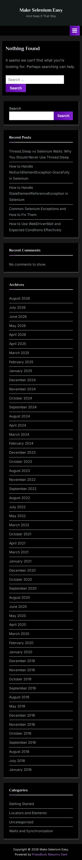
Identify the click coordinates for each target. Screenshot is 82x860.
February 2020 (21, 643)
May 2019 (17, 706)
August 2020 (19, 597)
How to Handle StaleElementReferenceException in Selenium (38, 193)
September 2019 (22, 688)
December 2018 (22, 715)
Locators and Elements (28, 813)
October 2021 (20, 534)
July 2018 (17, 761)
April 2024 (17, 425)
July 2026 (17, 307)
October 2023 (20, 461)
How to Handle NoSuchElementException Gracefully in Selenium (39, 172)
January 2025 (20, 371)
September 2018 (22, 742)
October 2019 (20, 679)
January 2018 (20, 769)
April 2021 (17, 543)
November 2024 (22, 389)
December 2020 (22, 570)
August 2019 (19, 697)
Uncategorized (21, 822)
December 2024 (22, 380)
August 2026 (19, 298)
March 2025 (19, 353)
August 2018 (19, 751)
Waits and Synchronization (31, 831)
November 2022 (22, 479)
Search (15, 108)
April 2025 (17, 344)
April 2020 (17, 624)
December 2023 (22, 452)
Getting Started (21, 804)
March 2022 (19, 525)
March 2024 (19, 434)
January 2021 (20, 561)
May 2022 (17, 516)
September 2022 (22, 489)
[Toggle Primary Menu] (75, 31)
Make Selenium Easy (41, 10)
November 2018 (22, 724)
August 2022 (19, 498)
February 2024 (21, 443)
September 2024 (23, 407)
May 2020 (17, 616)
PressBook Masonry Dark (49, 854)
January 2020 (20, 652)
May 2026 (17, 326)
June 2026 (18, 316)
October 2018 (20, 733)
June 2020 (18, 606)
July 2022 (17, 507)
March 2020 (19, 634)
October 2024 (20, 398)
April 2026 (17, 334)
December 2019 (22, 661)
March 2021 (18, 552)
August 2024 (19, 416)
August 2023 (19, 471)
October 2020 (20, 579)
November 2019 (22, 670)
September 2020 (23, 588)
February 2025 (21, 362)
